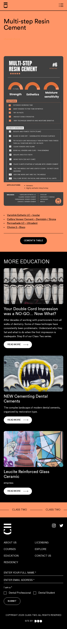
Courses (10, 549)
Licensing (41, 543)
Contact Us (43, 556)
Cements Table (33, 241)
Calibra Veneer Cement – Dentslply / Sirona (31, 219)
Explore (40, 549)
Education (11, 556)
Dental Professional (20, 593)
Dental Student (46, 593)
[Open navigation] (61, 5)
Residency (11, 562)
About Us (10, 543)
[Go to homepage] (5, 5)
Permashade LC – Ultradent (22, 223)
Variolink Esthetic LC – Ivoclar (23, 215)
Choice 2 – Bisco (16, 227)
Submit (12, 601)
